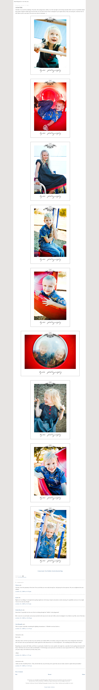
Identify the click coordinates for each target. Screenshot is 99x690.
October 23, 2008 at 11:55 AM (23, 628)
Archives (53, 687)
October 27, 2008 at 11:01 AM (23, 665)
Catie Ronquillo (18, 624)
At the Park (18, 7)
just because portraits (22, 577)
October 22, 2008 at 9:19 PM (23, 591)
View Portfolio (48, 571)
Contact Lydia (41, 571)
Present (49, 674)
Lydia (16, 597)
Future (83, 674)
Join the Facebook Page (57, 571)
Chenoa (17, 585)
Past (16, 674)
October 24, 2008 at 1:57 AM (23, 655)
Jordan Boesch (18, 610)
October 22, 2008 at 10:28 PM (23, 618)
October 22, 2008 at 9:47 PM (23, 604)
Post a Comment (19, 671)
